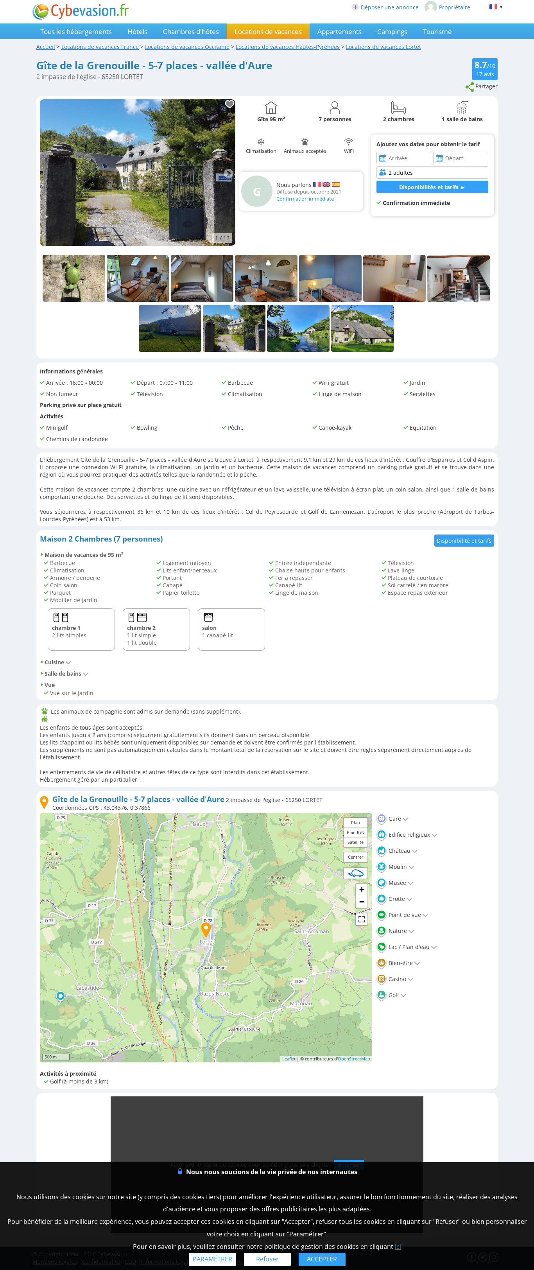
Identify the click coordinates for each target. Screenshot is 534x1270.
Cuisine (54, 662)
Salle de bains (63, 673)
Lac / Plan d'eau (408, 947)
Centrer (356, 857)
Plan (355, 822)
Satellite (356, 842)
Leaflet (289, 1059)
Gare (394, 818)
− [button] (361, 902)
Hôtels (137, 31)
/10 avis (485, 68)
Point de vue (404, 914)
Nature (397, 931)
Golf (393, 995)
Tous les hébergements (76, 31)
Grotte (396, 898)
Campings (392, 31)
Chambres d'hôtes (191, 31)
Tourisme (437, 31)
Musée (396, 882)
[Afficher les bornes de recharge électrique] (356, 873)
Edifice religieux (408, 834)
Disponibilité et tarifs (464, 540)
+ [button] (361, 890)
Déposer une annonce (390, 7)
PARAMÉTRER (212, 1259)
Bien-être (400, 963)
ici (398, 1246)
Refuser (267, 1259)
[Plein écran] (361, 919)
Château (398, 850)
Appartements (339, 31)
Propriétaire (454, 7)
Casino (396, 979)
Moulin (397, 866)
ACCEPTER (322, 1259)
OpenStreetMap (354, 1059)
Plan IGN (355, 832)
